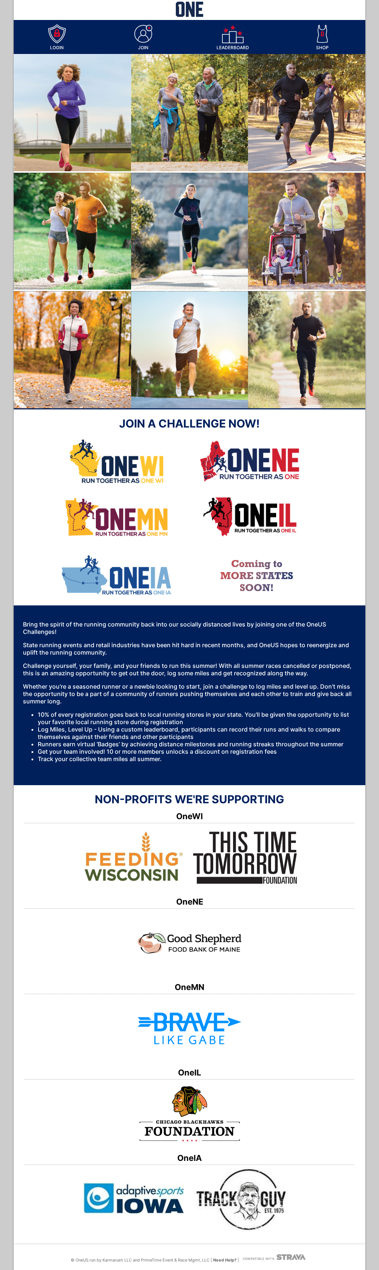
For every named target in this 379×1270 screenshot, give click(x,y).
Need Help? (225, 1260)
